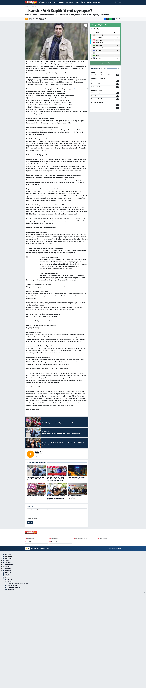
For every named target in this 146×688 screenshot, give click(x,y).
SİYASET (49, 2)
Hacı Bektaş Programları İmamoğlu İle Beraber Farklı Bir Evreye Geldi (77, 497)
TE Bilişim (118, 548)
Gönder (30, 522)
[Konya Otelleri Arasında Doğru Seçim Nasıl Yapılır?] (77, 470)
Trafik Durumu (54, 538)
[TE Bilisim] (30, 454)
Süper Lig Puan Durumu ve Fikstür (18, 583)
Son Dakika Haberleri (32, 541)
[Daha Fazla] (113, 19)
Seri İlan (7, 566)
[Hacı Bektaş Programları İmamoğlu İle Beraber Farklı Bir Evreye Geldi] (77, 488)
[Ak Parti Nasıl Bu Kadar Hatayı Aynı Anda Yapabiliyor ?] (36, 470)
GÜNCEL (42, 2)
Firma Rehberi (9, 564)
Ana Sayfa (8, 554)
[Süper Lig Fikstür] (118, 68)
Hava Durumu (30, 538)
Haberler (27, 7)
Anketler (8, 572)
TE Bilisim (38, 453)
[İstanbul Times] (31, 2)
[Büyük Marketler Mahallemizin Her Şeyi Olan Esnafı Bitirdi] (36, 488)
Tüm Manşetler (103, 538)
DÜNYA (82, 2)
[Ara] (118, 2)
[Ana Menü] (120, 2)
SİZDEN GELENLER (93, 2)
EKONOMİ (69, 2)
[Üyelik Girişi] (115, 2)
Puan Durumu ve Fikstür (81, 538)
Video (7, 560)
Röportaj (8, 568)
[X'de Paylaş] (107, 19)
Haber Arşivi (54, 541)
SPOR (77, 2)
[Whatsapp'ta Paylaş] (110, 19)
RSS (28, 548)
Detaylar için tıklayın (105, 63)
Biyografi (8, 570)
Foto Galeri (8, 558)
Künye (7, 574)
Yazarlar (8, 562)
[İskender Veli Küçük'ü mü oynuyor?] (57, 41)
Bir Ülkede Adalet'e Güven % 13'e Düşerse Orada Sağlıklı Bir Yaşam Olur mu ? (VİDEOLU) (56, 479)
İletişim (7, 576)
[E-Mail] (36, 456)
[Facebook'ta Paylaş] (105, 19)
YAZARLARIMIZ (59, 2)
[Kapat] (145, 593)
